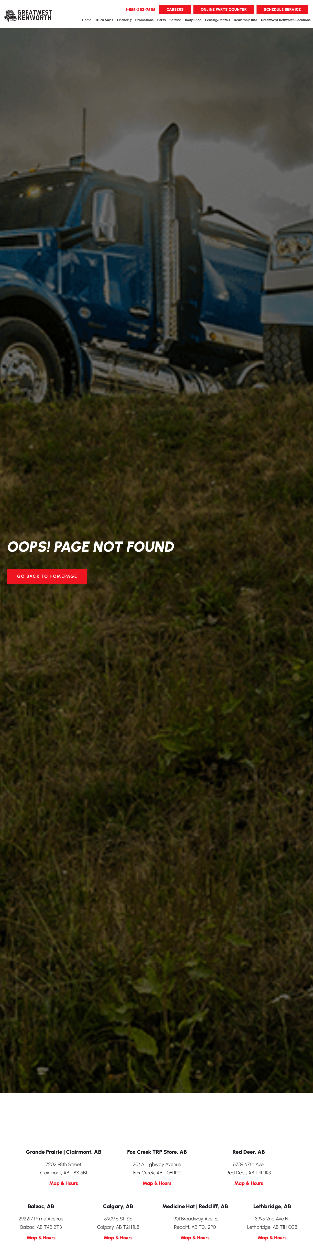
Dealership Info (245, 20)
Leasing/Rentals (217, 20)
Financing (124, 20)
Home (86, 20)
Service (175, 20)
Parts (161, 20)
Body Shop (193, 20)
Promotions (144, 20)
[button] (140, 9)
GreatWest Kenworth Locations (286, 20)
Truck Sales (104, 20)
